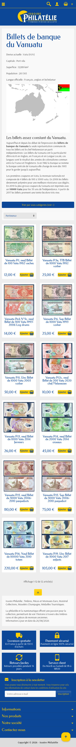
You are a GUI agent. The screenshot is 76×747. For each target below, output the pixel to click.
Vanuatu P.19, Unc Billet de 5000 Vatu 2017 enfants (57, 556)
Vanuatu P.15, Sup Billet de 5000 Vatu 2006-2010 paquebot (57, 498)
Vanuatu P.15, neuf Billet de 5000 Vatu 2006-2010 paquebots (19, 498)
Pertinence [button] (11, 215)
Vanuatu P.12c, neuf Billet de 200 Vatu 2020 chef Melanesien (57, 380)
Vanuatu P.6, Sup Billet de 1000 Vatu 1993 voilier (57, 322)
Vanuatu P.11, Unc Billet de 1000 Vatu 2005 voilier (19, 380)
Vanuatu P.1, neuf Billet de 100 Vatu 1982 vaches (19, 261)
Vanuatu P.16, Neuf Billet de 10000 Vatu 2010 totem (19, 556)
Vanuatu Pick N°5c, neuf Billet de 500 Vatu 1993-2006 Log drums (19, 322)
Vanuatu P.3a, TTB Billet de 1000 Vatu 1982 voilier (57, 263)
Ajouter (24, 274)
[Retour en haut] (38, 592)
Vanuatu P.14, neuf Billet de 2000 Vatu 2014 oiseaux (57, 439)
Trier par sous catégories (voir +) (38, 204)
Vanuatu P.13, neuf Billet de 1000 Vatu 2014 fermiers (19, 439)
